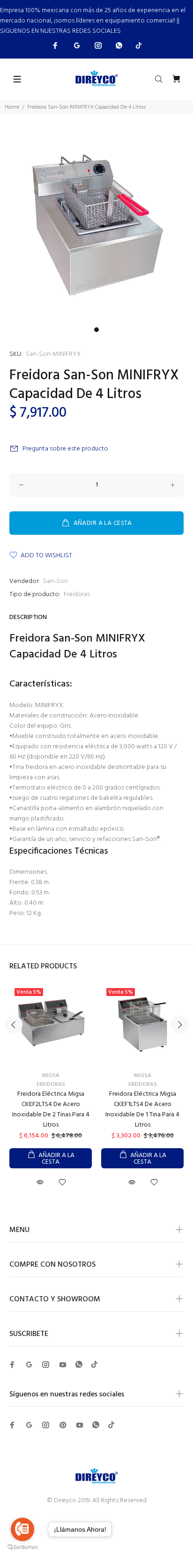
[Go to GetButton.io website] (22, 1547)
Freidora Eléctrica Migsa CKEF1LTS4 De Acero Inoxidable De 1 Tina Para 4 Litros (142, 1109)
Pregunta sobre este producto (65, 448)
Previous (13, 1024)
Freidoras (77, 594)
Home (12, 107)
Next (179, 1024)
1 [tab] (96, 329)
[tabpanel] (96, 226)
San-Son (55, 581)
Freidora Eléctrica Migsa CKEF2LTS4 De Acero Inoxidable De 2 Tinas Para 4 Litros (50, 1109)
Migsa (50, 1075)
